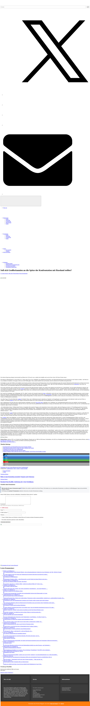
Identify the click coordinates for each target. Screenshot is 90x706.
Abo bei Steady (54, 703)
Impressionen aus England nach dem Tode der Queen (14, 450)
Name (2, 510)
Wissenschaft (8, 222)
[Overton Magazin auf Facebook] (13, 104)
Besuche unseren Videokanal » (7, 672)
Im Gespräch (8, 249)
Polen (14, 468)
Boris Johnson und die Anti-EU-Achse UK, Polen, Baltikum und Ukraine (18, 448)
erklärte (11, 400)
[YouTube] (13, 115)
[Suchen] (87, 7)
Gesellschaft (8, 221)
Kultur (7, 223)
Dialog (4, 248)
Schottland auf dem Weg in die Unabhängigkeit (13, 449)
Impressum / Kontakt (66, 690)
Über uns (5, 207)
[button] (5, 454)
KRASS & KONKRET (38, 697)
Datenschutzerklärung (66, 687)
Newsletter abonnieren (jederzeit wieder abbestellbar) (13, 519)
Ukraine (18, 468)
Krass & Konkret (6, 252)
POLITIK (35, 692)
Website (2, 514)
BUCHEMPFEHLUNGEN (39, 694)
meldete (19, 399)
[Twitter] (46, 94)
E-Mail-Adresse (4, 512)
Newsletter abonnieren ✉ (38, 687)
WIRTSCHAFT (36, 693)
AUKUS (22, 388)
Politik (7, 219)
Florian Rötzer (16, 273)
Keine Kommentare (23, 273)
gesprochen (76, 384)
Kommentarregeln (65, 688)
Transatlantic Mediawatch (11, 267)
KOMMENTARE (36, 695)
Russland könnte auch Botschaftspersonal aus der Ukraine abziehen (17, 446)
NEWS (34, 691)
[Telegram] (13, 125)
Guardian (4, 417)
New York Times (39, 402)
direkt (62, 703)
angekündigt (48, 394)
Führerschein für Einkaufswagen (12, 264)
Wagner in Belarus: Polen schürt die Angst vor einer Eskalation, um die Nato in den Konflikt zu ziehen (24, 451)
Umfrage (7, 251)
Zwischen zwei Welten (10, 265)
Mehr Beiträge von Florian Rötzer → (8, 441)
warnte (11, 412)
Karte (44, 393)
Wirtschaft (8, 220)
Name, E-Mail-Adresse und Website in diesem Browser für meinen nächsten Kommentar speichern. (22, 517)
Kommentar (5, 233)
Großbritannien (10, 468)
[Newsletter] (46, 194)
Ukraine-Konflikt (23, 468)
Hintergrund (5, 217)
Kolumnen (5, 262)
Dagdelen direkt (9, 263)
